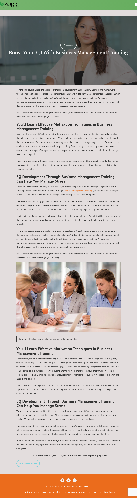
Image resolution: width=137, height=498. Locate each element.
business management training (77, 190)
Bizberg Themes (108, 492)
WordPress (85, 492)
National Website (52, 486)
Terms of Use (69, 486)
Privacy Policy (84, 486)
